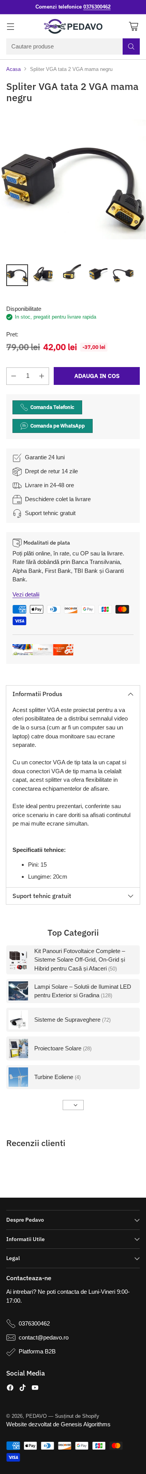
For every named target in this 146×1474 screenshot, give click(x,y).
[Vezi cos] (133, 26)
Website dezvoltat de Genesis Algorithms (58, 1424)
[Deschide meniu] (10, 26)
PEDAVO (36, 1416)
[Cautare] (131, 46)
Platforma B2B (37, 1351)
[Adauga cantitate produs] (42, 376)
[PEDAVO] (73, 26)
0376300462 (34, 1323)
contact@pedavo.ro (44, 1337)
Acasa (13, 69)
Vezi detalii (25, 594)
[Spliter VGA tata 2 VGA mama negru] (73, 185)
